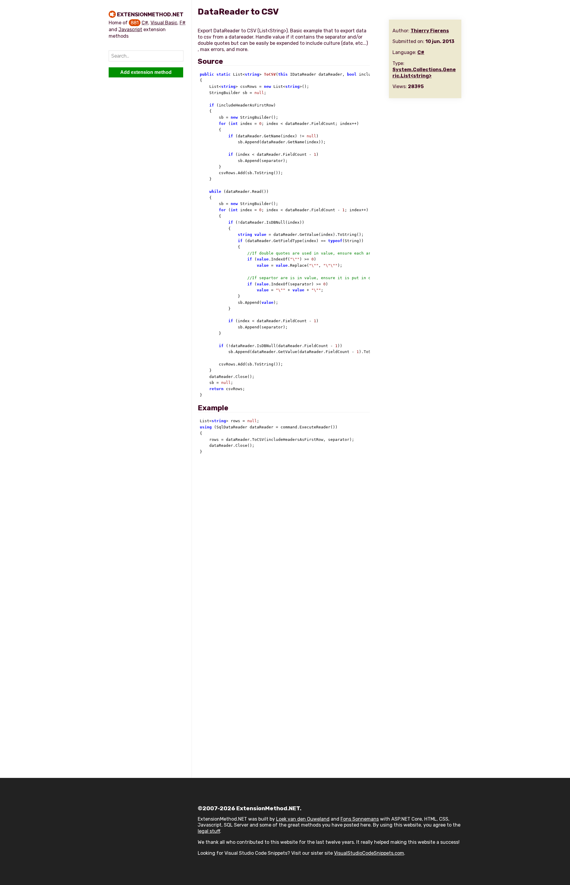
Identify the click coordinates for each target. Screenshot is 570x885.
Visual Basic (164, 23)
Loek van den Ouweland (303, 819)
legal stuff (209, 831)
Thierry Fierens (430, 31)
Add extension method (146, 72)
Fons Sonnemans (360, 819)
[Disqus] (329, 540)
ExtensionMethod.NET (150, 14)
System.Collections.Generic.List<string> (424, 73)
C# (145, 23)
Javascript (130, 29)
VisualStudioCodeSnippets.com (369, 853)
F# (183, 23)
